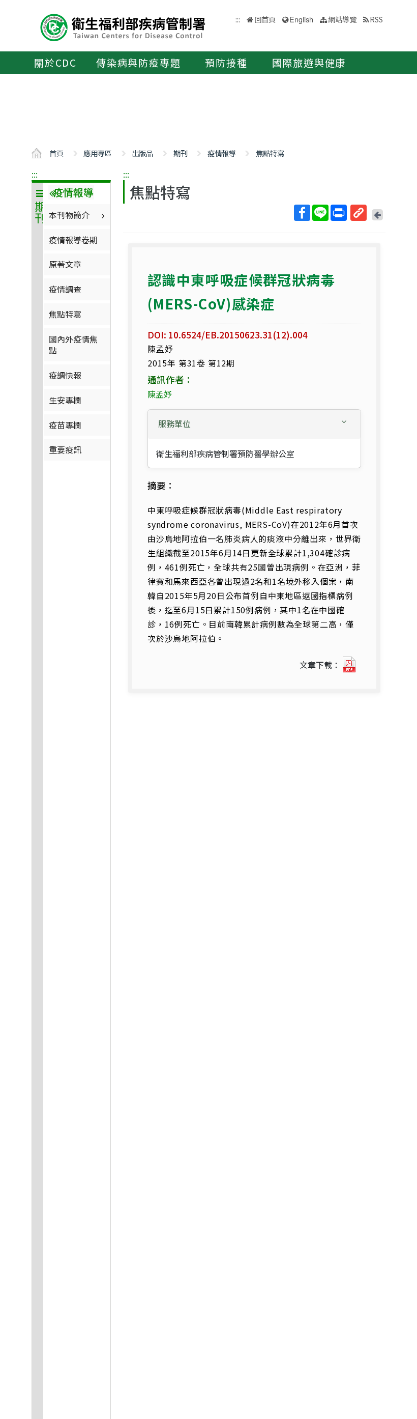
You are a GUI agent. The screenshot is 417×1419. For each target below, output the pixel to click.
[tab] (254, 424)
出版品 (142, 153)
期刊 (180, 153)
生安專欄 (65, 400)
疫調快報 (65, 375)
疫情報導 (221, 153)
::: (35, 174)
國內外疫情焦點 (73, 344)
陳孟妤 (159, 394)
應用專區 (97, 153)
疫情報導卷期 (73, 240)
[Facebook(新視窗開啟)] (302, 213)
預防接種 (226, 62)
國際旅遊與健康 (309, 62)
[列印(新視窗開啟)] (339, 213)
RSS (376, 19)
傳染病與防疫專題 (138, 62)
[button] (254, 423)
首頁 (56, 153)
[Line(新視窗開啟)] (320, 213)
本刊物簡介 (69, 215)
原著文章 (65, 264)
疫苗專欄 (65, 425)
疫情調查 (65, 289)
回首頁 (265, 19)
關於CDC (55, 62)
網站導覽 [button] (342, 19)
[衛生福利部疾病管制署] (123, 26)
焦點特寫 (270, 153)
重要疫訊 (65, 449)
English (301, 19)
